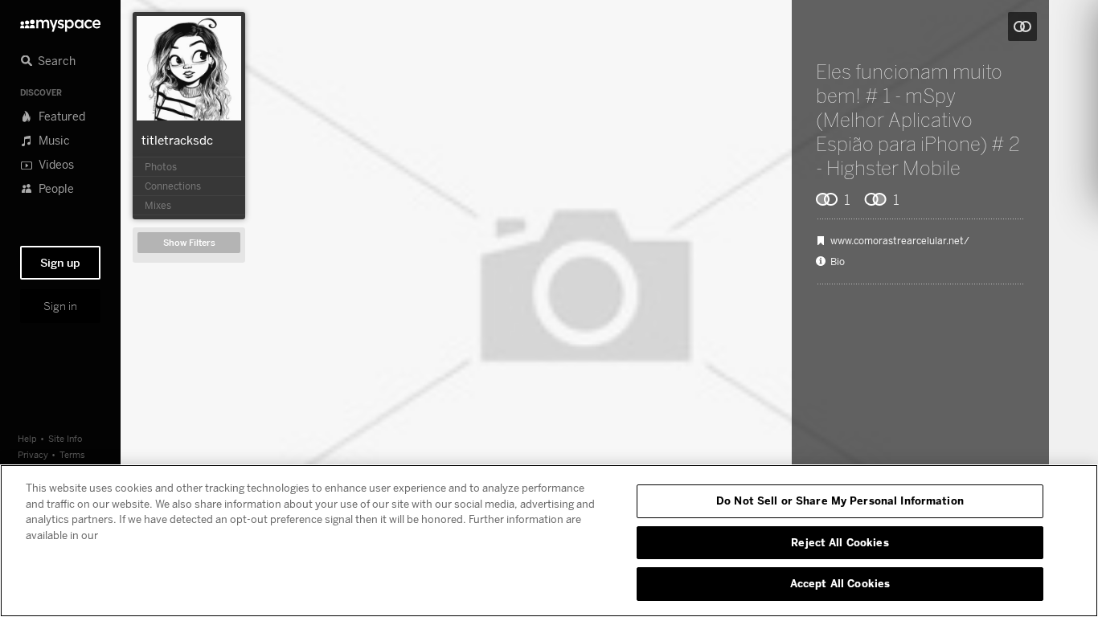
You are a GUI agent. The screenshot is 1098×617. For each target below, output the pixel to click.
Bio (837, 261)
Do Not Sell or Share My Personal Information (840, 500)
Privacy (33, 454)
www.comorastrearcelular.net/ (899, 241)
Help (27, 438)
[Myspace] (60, 21)
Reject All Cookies (839, 542)
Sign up (60, 262)
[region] (549, 540)
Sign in (60, 306)
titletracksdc (177, 140)
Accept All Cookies (840, 583)
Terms (72, 454)
